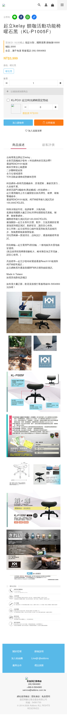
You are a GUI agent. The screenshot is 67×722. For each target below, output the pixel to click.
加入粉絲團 (17, 658)
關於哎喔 (17, 651)
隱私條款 (35, 696)
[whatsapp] (27, 17)
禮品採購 (39, 665)
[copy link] (34, 17)
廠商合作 (17, 665)
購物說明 (39, 651)
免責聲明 (46, 696)
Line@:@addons (40, 658)
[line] (14, 17)
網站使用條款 (23, 696)
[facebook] (21, 17)
